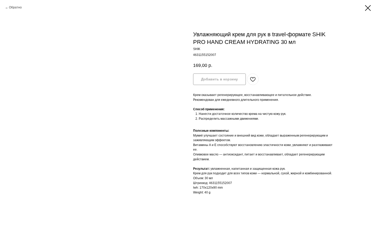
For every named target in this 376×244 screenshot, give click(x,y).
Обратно (15, 7)
